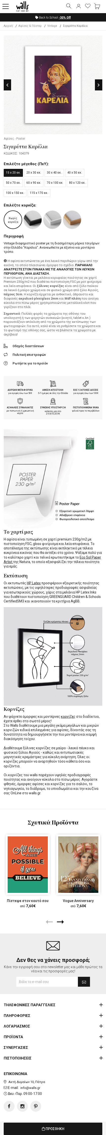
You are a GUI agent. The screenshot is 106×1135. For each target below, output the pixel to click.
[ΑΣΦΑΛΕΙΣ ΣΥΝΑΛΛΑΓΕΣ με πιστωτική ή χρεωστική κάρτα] (20, 402)
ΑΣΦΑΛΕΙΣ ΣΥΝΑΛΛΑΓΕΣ (20, 407)
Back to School (54, 17)
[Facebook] (9, 1106)
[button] (5, 6)
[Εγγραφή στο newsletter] (84, 982)
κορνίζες (68, 717)
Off (65, 17)
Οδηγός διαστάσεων (28, 346)
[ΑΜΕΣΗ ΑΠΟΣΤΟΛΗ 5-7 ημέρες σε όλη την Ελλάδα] (53, 384)
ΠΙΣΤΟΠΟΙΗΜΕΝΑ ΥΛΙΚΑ (86, 407)
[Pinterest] (35, 1106)
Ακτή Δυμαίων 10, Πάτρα (26, 1082)
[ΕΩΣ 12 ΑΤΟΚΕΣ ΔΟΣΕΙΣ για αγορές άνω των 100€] (86, 384)
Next (98, 85)
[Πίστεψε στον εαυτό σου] (28, 864)
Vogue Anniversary (78, 901)
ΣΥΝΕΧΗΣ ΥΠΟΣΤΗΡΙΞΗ (53, 407)
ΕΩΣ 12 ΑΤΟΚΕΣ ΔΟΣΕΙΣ (85, 390)
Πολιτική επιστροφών (29, 355)
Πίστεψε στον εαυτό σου (28, 901)
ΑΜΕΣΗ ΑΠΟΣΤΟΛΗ (52, 390)
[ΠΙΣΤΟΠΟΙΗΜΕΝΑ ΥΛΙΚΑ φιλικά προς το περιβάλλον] (86, 402)
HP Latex (34, 583)
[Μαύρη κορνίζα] (32, 219)
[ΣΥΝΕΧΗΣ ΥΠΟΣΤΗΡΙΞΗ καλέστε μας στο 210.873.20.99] (53, 402)
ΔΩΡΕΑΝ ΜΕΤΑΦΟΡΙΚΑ (20, 390)
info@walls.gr (30, 1088)
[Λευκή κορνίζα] (52, 219)
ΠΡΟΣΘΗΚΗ (54, 1129)
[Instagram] (22, 1106)
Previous (7, 85)
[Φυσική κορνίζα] (72, 219)
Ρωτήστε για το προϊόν (30, 363)
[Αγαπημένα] (87, 6)
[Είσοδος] (78, 6)
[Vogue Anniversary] (78, 864)
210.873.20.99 (53, 414)
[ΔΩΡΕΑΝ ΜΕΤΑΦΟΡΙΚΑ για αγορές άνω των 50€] (20, 384)
